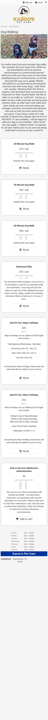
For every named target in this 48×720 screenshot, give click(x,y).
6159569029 (6, 559)
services (4, 27)
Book (26, 167)
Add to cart (26, 519)
